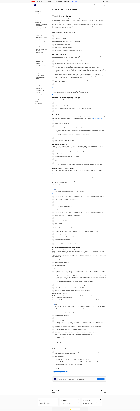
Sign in (107, 1)
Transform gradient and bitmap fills (60, 371)
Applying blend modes (39, 80)
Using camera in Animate (40, 90)
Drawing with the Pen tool (40, 99)
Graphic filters (38, 92)
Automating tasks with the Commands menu (42, 86)
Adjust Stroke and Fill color (59, 372)
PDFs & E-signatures (48, 1)
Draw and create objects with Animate (42, 41)
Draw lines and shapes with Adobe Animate (41, 68)
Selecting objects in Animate (40, 75)
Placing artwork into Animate (40, 59)
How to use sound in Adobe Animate (41, 33)
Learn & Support (66, 1)
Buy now (74, 1)
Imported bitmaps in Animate (41, 61)
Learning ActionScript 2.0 (97, 118)
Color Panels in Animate (39, 52)
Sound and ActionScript (39, 94)
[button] (103, 1)
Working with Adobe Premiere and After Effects (41, 50)
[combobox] (96, 5)
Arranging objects (38, 82)
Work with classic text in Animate (41, 56)
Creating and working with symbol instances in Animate (41, 28)
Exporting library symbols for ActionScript (60, 120)
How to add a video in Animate (40, 39)
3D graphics (38, 63)
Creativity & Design (39, 1)
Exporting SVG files (39, 35)
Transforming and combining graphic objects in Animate (41, 25)
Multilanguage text (39, 88)
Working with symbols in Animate (41, 65)
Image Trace (38, 30)
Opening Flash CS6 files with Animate (41, 54)
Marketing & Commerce (57, 1)
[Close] (86, 409)
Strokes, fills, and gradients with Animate (40, 47)
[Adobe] (33, 1)
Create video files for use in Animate (41, 37)
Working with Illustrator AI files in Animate (41, 78)
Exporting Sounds (38, 73)
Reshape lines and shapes (40, 44)
